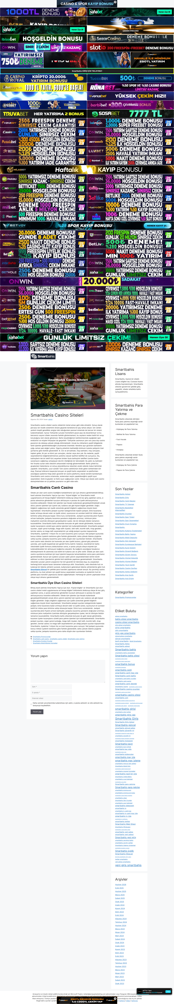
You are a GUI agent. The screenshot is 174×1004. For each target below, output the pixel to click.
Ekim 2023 (119, 953)
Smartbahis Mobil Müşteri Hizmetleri (45, 643)
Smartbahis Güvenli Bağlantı (126, 551)
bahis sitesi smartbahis (126, 619)
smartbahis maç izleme (127, 760)
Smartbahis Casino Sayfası (126, 568)
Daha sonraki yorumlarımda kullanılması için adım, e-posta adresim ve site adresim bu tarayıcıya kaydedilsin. (68, 704)
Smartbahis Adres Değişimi (126, 572)
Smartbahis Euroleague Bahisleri (128, 544)
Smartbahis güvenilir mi (124, 731)
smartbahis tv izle (123, 816)
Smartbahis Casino (121, 686)
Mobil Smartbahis (135, 641)
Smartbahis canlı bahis (125, 676)
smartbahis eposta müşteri (122, 703)
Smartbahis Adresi (122, 494)
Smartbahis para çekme (127, 787)
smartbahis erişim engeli (136, 703)
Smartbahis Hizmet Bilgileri (126, 561)
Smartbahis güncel (125, 725)
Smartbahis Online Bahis (123, 777)
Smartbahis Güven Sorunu (126, 555)
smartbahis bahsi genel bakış (122, 661)
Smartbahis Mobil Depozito (126, 538)
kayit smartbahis (122, 641)
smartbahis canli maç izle (126, 673)
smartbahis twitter (122, 821)
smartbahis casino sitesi (127, 695)
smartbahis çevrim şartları (124, 843)
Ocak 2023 (119, 984)
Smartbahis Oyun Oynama (126, 524)
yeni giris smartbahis (128, 865)
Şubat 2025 (120, 898)
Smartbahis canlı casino (41, 639)
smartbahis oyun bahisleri (124, 779)
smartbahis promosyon (123, 790)
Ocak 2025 (119, 902)
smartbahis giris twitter (123, 712)
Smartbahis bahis (125, 649)
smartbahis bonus (125, 664)
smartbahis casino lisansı (135, 686)
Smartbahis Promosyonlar (42, 636)
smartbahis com (121, 698)
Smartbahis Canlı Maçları (125, 501)
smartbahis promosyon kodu (125, 793)
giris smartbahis (121, 630)
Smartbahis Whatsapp (122, 827)
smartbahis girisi (125, 708)
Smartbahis (120, 527)
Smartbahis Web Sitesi (125, 824)
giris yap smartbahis (125, 633)
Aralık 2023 (119, 946)
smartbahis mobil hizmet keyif (123, 769)
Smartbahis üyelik (124, 851)
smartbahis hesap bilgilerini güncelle (124, 738)
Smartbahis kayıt (124, 744)
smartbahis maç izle (125, 757)
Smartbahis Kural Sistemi (125, 548)
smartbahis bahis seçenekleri (125, 653)
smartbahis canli (123, 670)
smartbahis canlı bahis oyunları (125, 678)
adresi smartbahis (121, 616)
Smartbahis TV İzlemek (124, 504)
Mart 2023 (119, 977)
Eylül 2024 (119, 915)
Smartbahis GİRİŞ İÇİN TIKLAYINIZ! (87, 71)
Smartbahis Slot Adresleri (125, 541)
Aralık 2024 (119, 905)
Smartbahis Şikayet (124, 854)
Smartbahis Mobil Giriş (122, 766)
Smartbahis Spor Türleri (124, 517)
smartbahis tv (120, 808)
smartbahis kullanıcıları (124, 754)
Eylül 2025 (119, 888)
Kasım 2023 (120, 949)
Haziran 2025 (120, 891)
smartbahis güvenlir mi (122, 736)
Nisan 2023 (120, 973)
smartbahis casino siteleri (58, 639)
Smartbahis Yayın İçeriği (125, 565)
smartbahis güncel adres (125, 728)
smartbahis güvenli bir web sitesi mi (124, 733)
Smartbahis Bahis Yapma (125, 534)
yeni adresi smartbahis (122, 862)
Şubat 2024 (120, 939)
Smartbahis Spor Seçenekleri (127, 521)
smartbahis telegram (124, 806)
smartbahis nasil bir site (126, 774)
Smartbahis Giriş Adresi (124, 722)
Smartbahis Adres (122, 644)
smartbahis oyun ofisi (120, 782)
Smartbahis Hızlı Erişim (124, 579)
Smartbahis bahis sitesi (127, 655)
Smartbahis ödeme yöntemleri (125, 845)
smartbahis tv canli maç (123, 811)
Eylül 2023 (119, 956)
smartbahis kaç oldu (123, 749)
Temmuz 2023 (121, 963)
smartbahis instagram (124, 741)
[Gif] (87, 169)
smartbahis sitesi (121, 798)
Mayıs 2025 (120, 895)
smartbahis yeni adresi (124, 835)
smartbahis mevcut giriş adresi (125, 763)
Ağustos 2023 (121, 960)
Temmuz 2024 (121, 922)
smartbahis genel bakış (134, 705)
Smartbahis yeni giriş (125, 837)
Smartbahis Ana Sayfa (124, 575)
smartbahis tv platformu (121, 819)
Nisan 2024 (120, 932)
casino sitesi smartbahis (127, 622)
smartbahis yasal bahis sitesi (122, 829)
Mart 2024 (119, 936)
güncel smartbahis (122, 639)
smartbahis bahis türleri (121, 658)
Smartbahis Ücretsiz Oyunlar (42, 641)
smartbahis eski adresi (121, 705)
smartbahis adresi (122, 646)
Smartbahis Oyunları (123, 514)
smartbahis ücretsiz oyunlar (122, 848)
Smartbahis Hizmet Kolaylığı (126, 558)
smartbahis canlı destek (126, 684)
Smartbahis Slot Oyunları (123, 800)
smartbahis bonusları (120, 667)
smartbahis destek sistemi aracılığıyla (125, 700)
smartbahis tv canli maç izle (126, 813)
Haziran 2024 (120, 926)
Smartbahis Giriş (122, 498)
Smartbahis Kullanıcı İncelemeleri (128, 531)
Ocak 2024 (119, 943)
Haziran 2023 (120, 966)
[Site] (43, 123)
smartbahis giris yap (125, 715)
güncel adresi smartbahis (123, 636)
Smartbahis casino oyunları (127, 689)
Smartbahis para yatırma (76, 639)
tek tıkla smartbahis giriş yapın (123, 857)
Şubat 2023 (120, 980)
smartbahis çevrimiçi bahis (124, 840)
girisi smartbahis (122, 628)
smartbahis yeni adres (124, 832)
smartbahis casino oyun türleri (123, 692)
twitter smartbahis (121, 859)
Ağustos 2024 (121, 919)
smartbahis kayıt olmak (123, 747)
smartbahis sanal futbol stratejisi (123, 795)
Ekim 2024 (119, 912)
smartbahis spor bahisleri (123, 803)
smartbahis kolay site (120, 752)
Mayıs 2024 (120, 929)
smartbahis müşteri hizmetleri (125, 771)
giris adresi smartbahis (123, 625)
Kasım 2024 (120, 908)
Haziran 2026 (120, 885)
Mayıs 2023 (120, 970)
